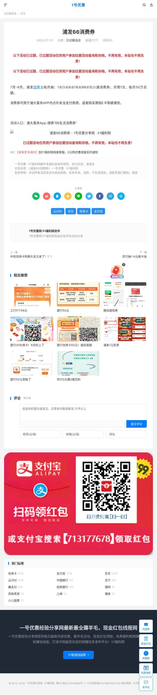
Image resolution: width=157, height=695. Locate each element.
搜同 (110, 587)
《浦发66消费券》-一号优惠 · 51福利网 (53, 168)
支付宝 (98, 211)
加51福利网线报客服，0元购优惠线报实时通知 (68, 152)
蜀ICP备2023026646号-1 (70, 683)
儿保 (62, 593)
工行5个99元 (18, 310)
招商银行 (65, 587)
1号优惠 (78, 5)
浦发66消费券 (78, 32)
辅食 (110, 593)
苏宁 (110, 580)
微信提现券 (110, 310)
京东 (71, 211)
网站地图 (126, 683)
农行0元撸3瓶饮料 (69, 379)
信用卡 (38, 87)
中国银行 (65, 580)
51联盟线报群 (78, 655)
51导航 (137, 683)
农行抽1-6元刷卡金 (134, 256)
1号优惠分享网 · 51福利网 (40, 683)
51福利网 (17, 113)
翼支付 (15, 587)
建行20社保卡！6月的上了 (27, 345)
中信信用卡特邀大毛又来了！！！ (31, 256)
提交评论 (136, 424)
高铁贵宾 (16, 593)
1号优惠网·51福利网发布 (44, 231)
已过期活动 (10, 13)
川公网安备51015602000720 (103, 683)
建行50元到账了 (20, 379)
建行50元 (63, 310)
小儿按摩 (16, 600)
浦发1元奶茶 (111, 345)
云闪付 (57, 211)
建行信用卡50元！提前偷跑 (74, 345)
